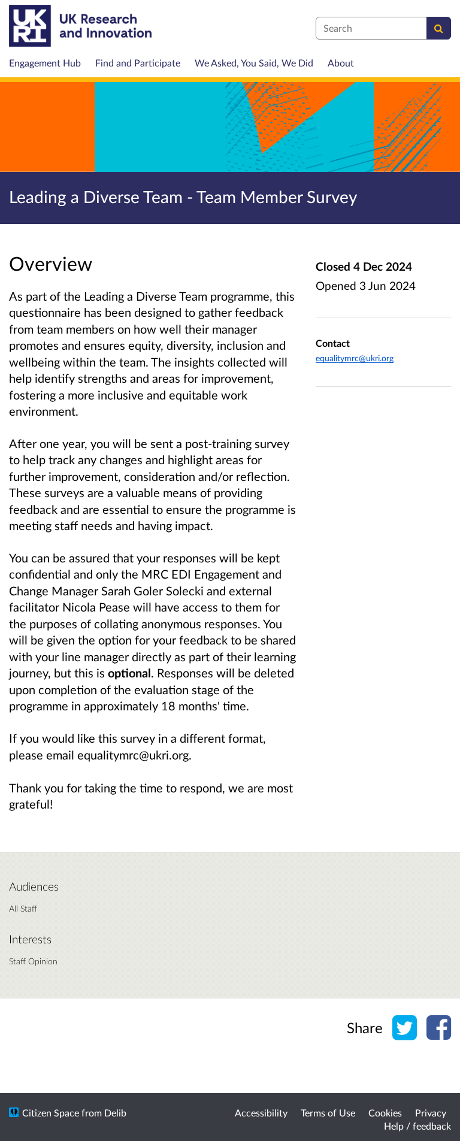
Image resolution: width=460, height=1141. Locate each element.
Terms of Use (328, 1112)
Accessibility (261, 1112)
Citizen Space (50, 1112)
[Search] (438, 28)
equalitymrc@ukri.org (355, 358)
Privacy (430, 1112)
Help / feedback (417, 1125)
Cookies (385, 1112)
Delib (115, 1112)
